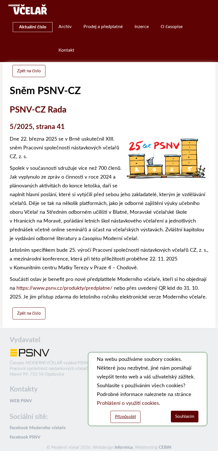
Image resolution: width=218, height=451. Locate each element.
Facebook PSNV (25, 437)
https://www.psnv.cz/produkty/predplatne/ (64, 288)
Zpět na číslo (29, 71)
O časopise (172, 26)
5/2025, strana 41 (37, 127)
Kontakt (66, 50)
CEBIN (165, 447)
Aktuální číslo (32, 27)
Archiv (65, 26)
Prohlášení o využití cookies (128, 403)
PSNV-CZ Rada (38, 110)
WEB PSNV (21, 401)
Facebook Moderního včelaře (38, 428)
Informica (124, 447)
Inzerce (142, 26)
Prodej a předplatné (103, 26)
